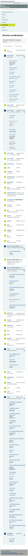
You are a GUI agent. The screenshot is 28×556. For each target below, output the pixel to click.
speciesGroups (13, 364)
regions (13, 359)
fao (8, 210)
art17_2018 (10, 158)
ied (8, 240)
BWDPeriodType (13, 408)
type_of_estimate (13, 94)
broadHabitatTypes (13, 354)
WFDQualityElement (13, 509)
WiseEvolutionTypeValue (13, 520)
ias (8, 235)
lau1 (8, 330)
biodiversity (10, 164)
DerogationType (13, 280)
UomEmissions (13, 482)
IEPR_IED (10, 313)
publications (10, 377)
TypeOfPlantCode (13, 293)
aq (8, 50)
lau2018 (9, 338)
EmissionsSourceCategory (13, 438)
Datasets (4, 14)
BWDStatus (13, 420)
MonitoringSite (13, 454)
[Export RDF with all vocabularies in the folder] (24, 57)
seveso (9, 382)
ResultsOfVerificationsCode (13, 287)
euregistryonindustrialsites (11, 199)
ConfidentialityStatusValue (13, 431)
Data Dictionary (12, 9)
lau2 (8, 334)
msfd (8, 349)
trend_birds (13, 90)
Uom (12, 476)
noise (8, 371)
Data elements (5, 19)
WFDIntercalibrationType (13, 498)
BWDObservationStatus (13, 402)
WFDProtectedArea (13, 504)
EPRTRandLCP (11, 192)
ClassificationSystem (13, 426)
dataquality (10, 182)
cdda (8, 167)
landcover (10, 325)
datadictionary (11, 176)
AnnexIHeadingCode (13, 251)
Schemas (4, 22)
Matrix (12, 450)
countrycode (13, 60)
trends (12, 147)
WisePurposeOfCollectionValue (13, 525)
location (13, 72)
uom (8, 391)
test (8, 387)
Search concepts (19, 46)
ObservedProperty (13, 459)
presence (13, 81)
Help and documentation (7, 12)
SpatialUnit (13, 472)
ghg (8, 224)
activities (13, 115)
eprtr (8, 187)
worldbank (10, 533)
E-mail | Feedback (6, 551)
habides (9, 230)
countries (13, 129)
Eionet (7, 9)
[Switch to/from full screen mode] (19, 3)
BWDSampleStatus (13, 413)
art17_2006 (10, 110)
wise (8, 397)
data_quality (13, 67)
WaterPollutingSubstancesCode (13, 305)
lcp (8, 343)
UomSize (13, 488)
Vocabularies (5, 25)
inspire (9, 320)
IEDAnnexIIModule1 (11, 246)
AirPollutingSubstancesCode (13, 274)
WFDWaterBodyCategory (13, 514)
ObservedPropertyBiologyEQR (13, 465)
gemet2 (9, 221)
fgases (9, 215)
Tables (3, 17)
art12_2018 (10, 105)
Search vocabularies (8, 46)
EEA (8, 1)
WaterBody (13, 493)
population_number (13, 76)
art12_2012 (10, 55)
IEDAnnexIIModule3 (11, 259)
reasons (13, 141)
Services (4, 27)
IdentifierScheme (13, 444)
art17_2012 (10, 153)
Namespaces (5, 30)
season (12, 85)
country (13, 538)
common (9, 171)
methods (13, 134)
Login (17, 3)
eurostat (9, 205)
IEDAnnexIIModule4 (11, 267)
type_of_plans (13, 99)
